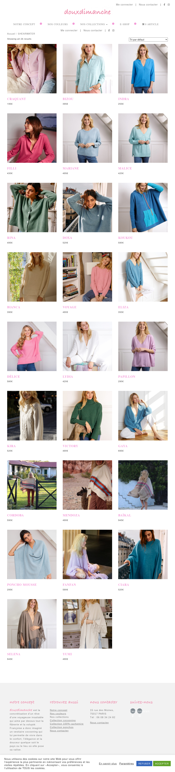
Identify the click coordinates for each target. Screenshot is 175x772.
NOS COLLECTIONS (93, 24)
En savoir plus (108, 763)
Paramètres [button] (126, 763)
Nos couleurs (58, 713)
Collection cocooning (63, 720)
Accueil (11, 33)
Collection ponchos (61, 727)
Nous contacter (148, 4)
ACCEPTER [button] (162, 763)
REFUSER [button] (144, 763)
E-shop (125, 24)
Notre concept (24, 24)
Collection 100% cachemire (67, 723)
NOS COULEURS (58, 24)
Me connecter (124, 4)
